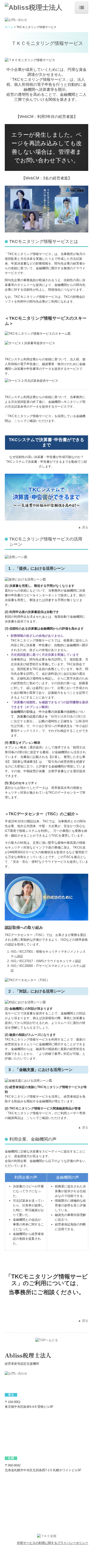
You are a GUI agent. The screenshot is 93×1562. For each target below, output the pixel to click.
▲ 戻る (83, 527)
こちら (18, 421)
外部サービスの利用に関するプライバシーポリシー (52, 1543)
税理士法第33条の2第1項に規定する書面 (48, 716)
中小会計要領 (41, 726)
